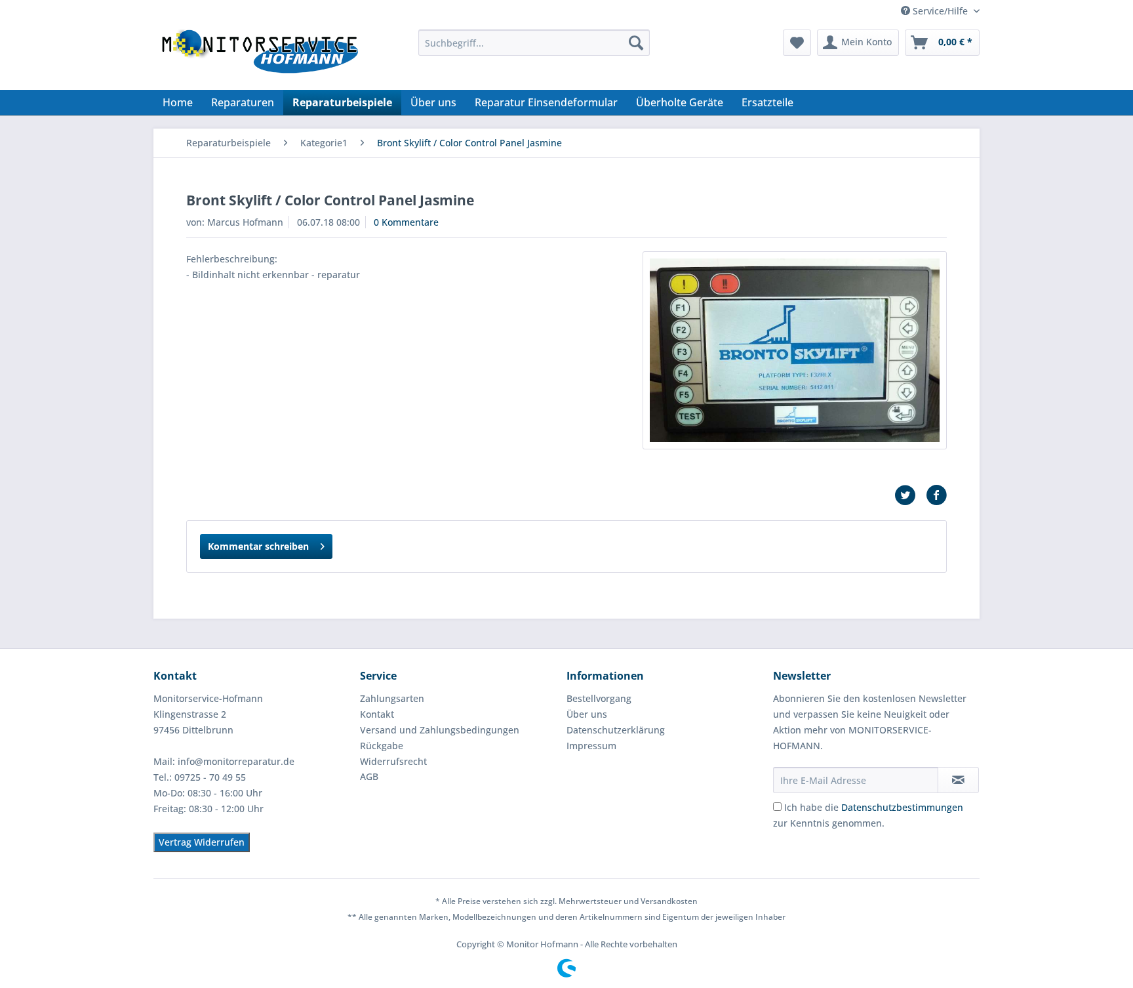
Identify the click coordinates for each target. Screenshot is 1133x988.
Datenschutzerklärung (615, 730)
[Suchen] (636, 43)
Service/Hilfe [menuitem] (940, 11)
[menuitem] (534, 43)
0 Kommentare (406, 222)
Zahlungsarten (392, 698)
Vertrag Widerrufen (202, 842)
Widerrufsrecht (393, 761)
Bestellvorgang (598, 698)
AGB (369, 776)
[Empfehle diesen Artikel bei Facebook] (936, 495)
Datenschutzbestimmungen (902, 807)
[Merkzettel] (797, 43)
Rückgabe (381, 745)
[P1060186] (795, 350)
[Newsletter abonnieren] (958, 780)
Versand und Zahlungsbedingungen (439, 730)
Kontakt (377, 714)
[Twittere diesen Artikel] (910, 495)
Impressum (591, 745)
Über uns (586, 714)
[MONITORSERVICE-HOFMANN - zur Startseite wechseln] (259, 56)
